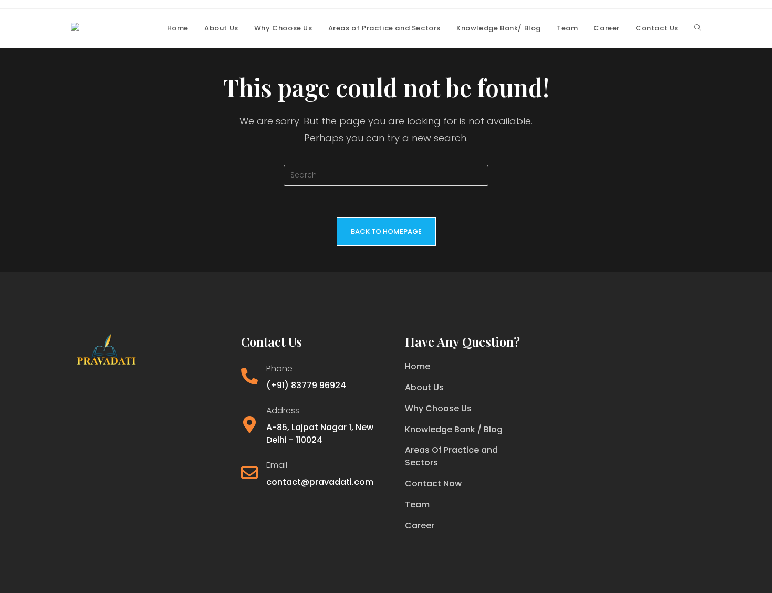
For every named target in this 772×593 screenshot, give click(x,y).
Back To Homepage (386, 231)
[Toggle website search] (697, 28)
